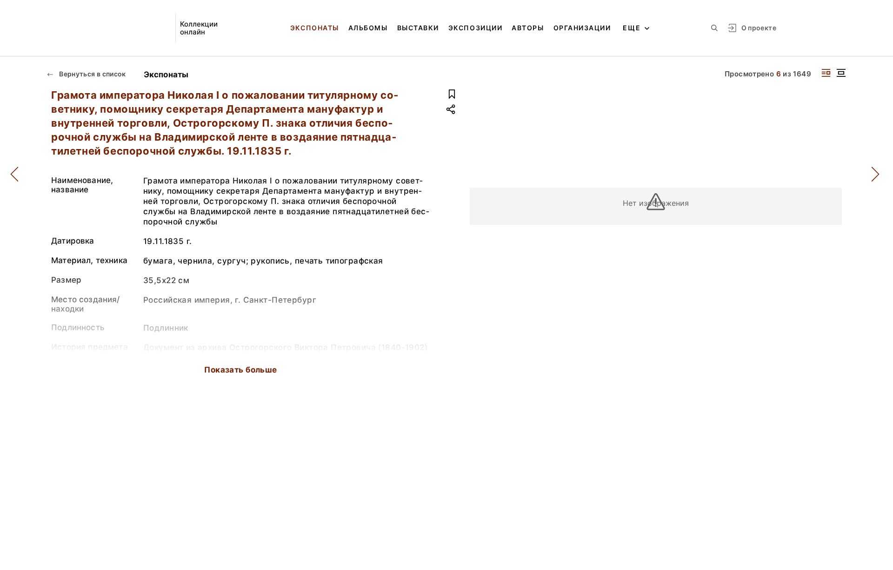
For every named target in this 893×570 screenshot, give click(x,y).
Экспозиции (475, 28)
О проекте (758, 28)
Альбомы (368, 28)
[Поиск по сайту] (714, 28)
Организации (582, 28)
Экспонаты (314, 28)
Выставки (418, 28)
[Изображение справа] (826, 72)
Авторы (528, 28)
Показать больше (240, 369)
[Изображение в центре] (840, 72)
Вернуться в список (92, 74)
